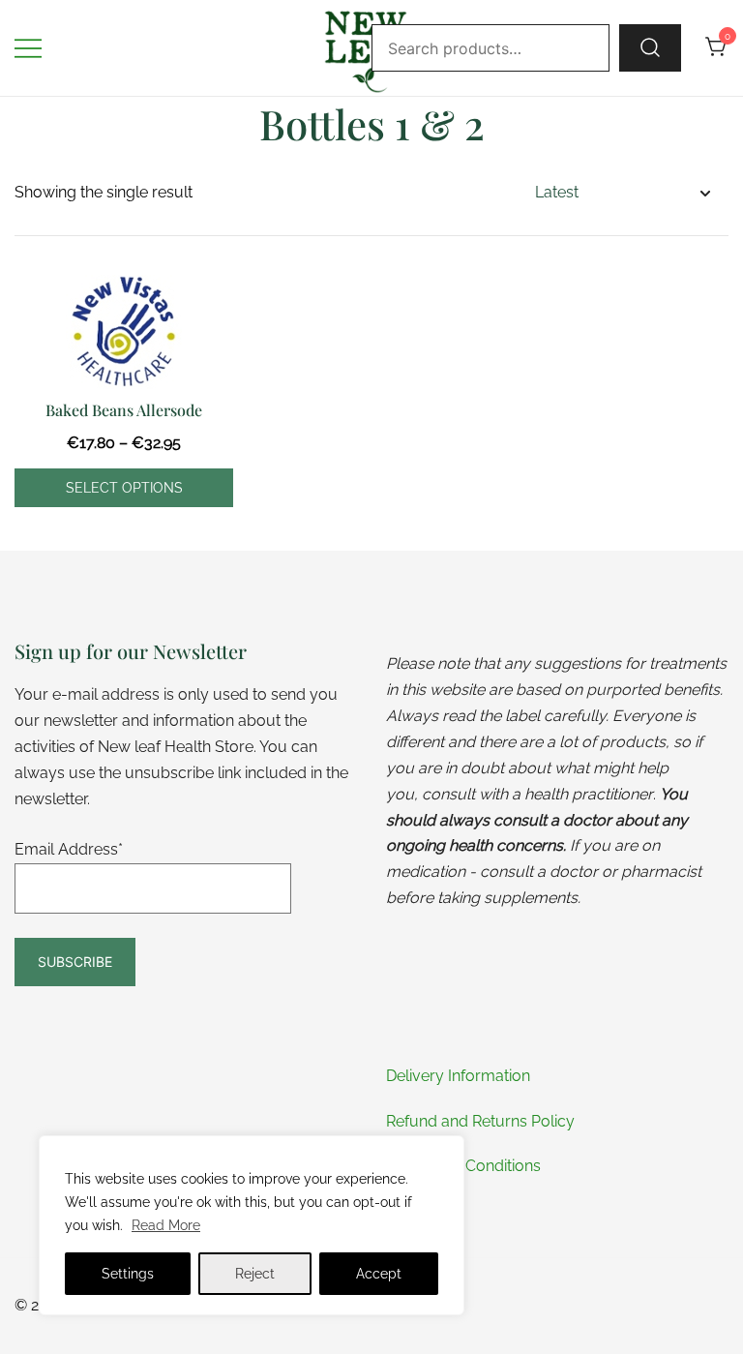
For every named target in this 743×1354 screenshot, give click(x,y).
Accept (378, 1273)
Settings (128, 1273)
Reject (255, 1273)
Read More (166, 1225)
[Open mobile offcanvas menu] (28, 48)
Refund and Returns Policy (480, 1121)
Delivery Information (458, 1076)
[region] (251, 1225)
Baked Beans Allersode (123, 410)
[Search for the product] (650, 47)
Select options (124, 488)
